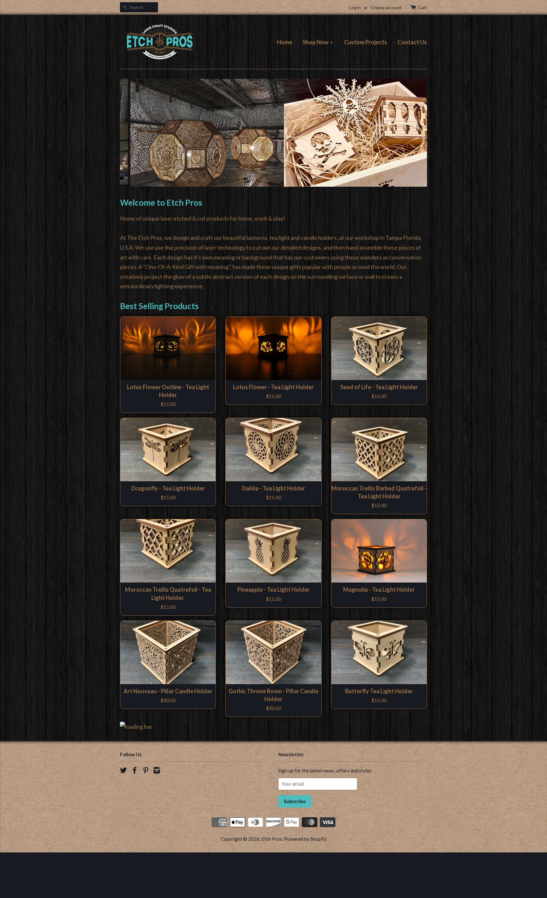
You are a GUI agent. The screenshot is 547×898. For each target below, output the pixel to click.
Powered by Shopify (305, 884)
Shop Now (316, 42)
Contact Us (412, 42)
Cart (422, 7)
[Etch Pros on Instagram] (156, 817)
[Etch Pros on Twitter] (123, 817)
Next (413, 155)
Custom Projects (365, 42)
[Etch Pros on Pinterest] (145, 817)
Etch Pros (271, 884)
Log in (355, 7)
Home (284, 42)
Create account (386, 7)
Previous (133, 155)
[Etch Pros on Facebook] (134, 817)
